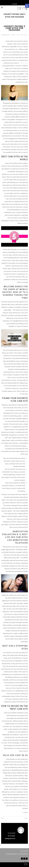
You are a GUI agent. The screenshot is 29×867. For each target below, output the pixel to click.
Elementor (16, 865)
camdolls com (23, 63)
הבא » (2, 818)
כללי (22, 812)
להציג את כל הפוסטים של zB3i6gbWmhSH (10, 835)
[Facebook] (27, 859)
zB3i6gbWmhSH (6, 34)
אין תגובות (13, 34)
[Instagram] (22, 859)
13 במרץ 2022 (24, 34)
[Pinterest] (24, 859)
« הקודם (26, 818)
